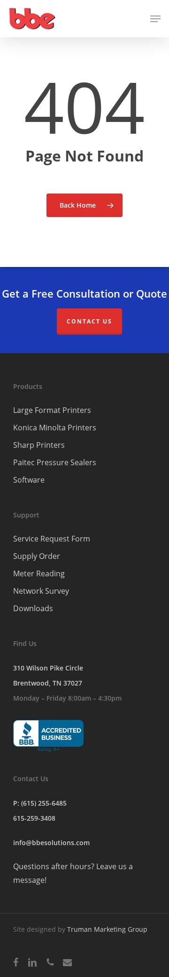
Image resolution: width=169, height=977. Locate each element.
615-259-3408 (34, 818)
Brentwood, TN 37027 (47, 682)
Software (29, 480)
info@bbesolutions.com (51, 842)
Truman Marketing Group (107, 929)
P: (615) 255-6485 (40, 803)
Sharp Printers (39, 445)
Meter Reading (39, 573)
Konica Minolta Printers (54, 427)
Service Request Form (51, 538)
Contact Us (89, 321)
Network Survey (41, 591)
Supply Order (36, 556)
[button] (155, 19)
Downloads (33, 608)
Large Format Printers (52, 410)
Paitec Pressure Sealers (54, 462)
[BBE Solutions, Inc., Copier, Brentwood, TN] (48, 736)
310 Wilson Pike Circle (48, 667)
